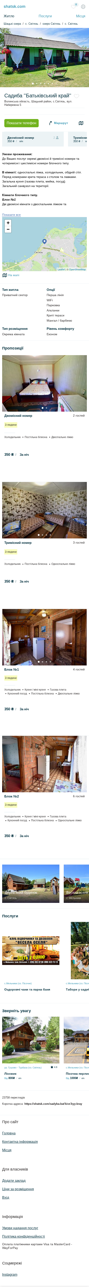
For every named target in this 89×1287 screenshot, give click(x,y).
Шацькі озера (12, 23)
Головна (9, 1133)
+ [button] (8, 223)
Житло (9, 16)
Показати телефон (21, 123)
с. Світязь (71, 23)
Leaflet (61, 269)
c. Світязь (31, 23)
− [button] (8, 229)
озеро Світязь (51, 23)
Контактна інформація (20, 1142)
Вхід (5, 1197)
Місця (80, 16)
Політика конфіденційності (23, 1236)
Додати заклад (13, 1180)
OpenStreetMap (77, 269)
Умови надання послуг (20, 1228)
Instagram (9, 1274)
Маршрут (60, 123)
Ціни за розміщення (18, 1189)
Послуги (45, 16)
